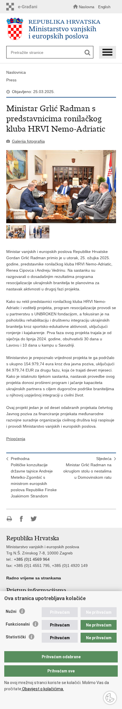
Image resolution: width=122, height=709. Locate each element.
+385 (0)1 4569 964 (32, 559)
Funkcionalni (18, 624)
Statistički (16, 637)
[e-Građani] (23, 6)
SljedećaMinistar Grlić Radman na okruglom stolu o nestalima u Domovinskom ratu (87, 468)
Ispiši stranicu (9, 519)
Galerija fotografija (28, 141)
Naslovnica (16, 72)
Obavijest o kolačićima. (42, 689)
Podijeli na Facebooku (21, 519)
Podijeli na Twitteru (34, 519)
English (104, 7)
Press (11, 80)
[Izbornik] (107, 52)
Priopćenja (15, 438)
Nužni (11, 611)
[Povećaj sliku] (61, 186)
